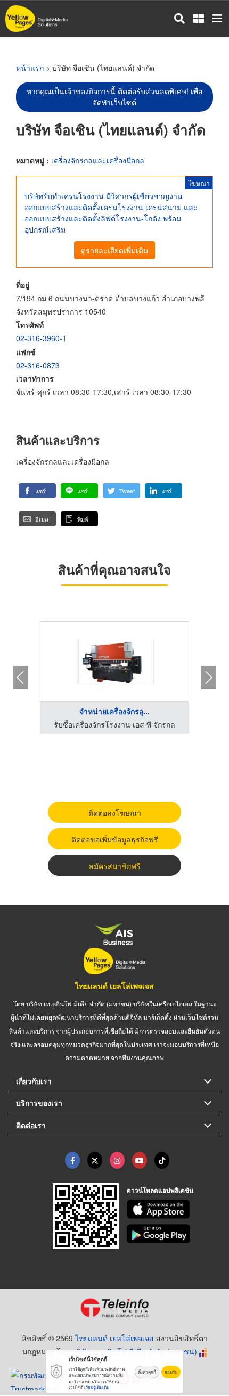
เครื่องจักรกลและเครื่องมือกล (97, 160)
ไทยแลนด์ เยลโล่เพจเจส (114, 985)
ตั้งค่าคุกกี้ (147, 1372)
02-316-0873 (38, 365)
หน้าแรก (30, 67)
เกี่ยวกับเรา (34, 1081)
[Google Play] (174, 1233)
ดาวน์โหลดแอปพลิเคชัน (160, 1190)
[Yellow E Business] (72, 1160)
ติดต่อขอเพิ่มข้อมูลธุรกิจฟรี (114, 839)
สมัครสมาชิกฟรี (115, 866)
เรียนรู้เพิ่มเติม (96, 1387)
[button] (37, 490)
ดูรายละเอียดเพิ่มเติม (114, 250)
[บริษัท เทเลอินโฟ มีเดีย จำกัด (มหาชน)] (114, 1307)
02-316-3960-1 (41, 338)
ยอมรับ (171, 1372)
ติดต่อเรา (31, 1125)
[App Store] (174, 1209)
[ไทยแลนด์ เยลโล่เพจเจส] (94, 1160)
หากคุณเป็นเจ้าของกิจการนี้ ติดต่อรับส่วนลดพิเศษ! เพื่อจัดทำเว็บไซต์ (114, 97)
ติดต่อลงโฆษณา (114, 812)
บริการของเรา (39, 1102)
